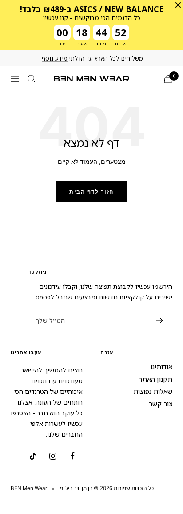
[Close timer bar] (178, 5)
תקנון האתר (155, 379)
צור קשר (160, 403)
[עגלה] (167, 79)
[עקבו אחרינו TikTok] (33, 456)
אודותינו (161, 366)
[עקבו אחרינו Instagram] (53, 456)
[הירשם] (159, 320)
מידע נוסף (55, 58)
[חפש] (32, 79)
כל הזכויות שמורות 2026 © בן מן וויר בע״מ (107, 488)
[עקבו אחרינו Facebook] (73, 456)
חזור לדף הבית (91, 191)
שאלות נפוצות (152, 391)
